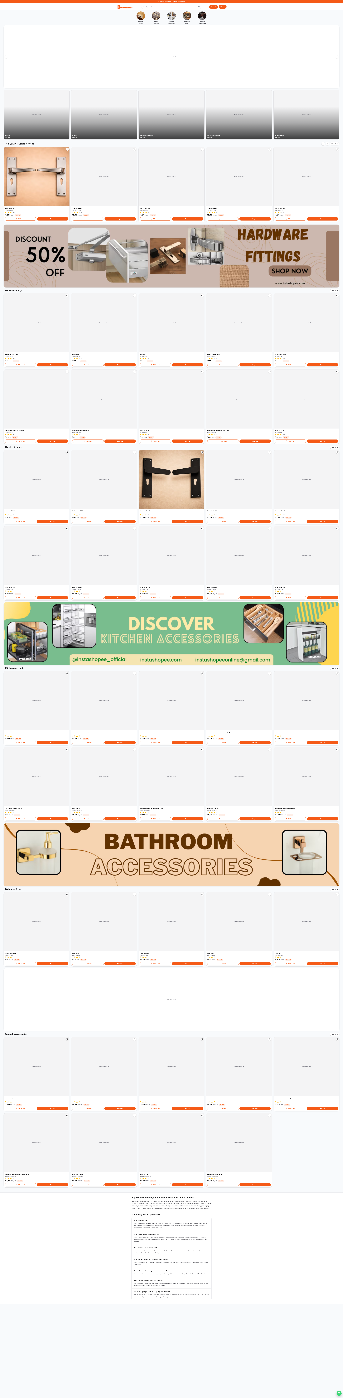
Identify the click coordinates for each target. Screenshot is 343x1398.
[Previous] (323, 144)
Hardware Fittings (13, 290)
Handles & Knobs (13, 447)
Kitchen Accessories (15, 668)
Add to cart (21, 219)
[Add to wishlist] (67, 149)
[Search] (199, 6)
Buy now (52, 219)
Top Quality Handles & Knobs (19, 144)
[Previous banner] (6, 56)
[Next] (327, 144)
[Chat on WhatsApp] (339, 1393)
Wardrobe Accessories (16, 1034)
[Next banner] (336, 56)
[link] (37, 184)
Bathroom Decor (13, 889)
